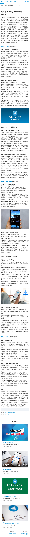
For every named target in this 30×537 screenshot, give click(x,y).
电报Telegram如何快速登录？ (10, 414)
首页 (2, 1)
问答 (15, 1)
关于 (3, 531)
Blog (3, 535)
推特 (28, 2)
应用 (6, 1)
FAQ (3, 533)
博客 (11, 1)
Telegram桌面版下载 (6, 181)
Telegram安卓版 (12, 533)
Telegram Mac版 (24, 533)
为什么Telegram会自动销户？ (10, 412)
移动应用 (12, 531)
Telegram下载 (5, 46)
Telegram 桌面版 (24, 535)
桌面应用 (25, 531)
